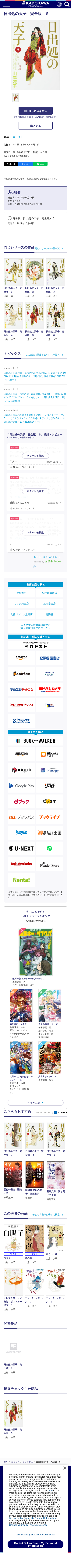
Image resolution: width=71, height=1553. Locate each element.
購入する (35, 125)
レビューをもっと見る (45, 557)
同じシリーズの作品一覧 (47, 248)
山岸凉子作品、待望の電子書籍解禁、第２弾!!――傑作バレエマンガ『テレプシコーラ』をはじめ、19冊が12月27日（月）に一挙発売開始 (35, 397)
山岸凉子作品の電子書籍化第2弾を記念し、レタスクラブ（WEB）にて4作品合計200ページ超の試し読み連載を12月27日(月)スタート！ (35, 376)
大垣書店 (21, 593)
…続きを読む (20, 497)
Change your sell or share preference (28, 1525)
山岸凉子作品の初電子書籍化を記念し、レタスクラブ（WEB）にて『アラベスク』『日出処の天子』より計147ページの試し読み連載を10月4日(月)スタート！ (35, 418)
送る (42, 164)
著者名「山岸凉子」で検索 (46, 1214)
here (50, 1490)
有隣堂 (49, 614)
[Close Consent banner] (65, 1468)
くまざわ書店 (21, 603)
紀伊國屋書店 (49, 593)
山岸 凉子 (16, 137)
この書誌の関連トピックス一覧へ (43, 354)
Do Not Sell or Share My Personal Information (32, 1518)
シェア (27, 164)
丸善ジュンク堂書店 (21, 614)
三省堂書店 (49, 603)
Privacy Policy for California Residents (35, 1534)
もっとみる (33, 1102)
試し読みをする (38, 110)
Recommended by (45, 1112)
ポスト (12, 164)
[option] (14, 1354)
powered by (39, 562)
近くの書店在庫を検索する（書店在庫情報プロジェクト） (35, 627)
